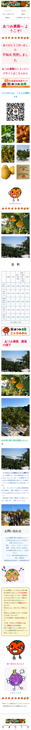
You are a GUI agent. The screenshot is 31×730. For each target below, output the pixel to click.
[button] (27, 425)
